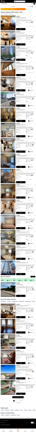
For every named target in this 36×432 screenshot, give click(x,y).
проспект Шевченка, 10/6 (20, 216)
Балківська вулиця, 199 (20, 351)
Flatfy (1, 417)
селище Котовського (19, 141)
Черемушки (17, 337)
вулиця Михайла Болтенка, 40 (21, 17)
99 (20, 400)
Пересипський (27, 49)
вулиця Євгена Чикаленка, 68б (21, 247)
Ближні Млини (23, 202)
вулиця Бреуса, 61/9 (19, 201)
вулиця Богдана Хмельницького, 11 (22, 155)
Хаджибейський (18, 64)
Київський (21, 95)
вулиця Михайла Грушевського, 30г (22, 48)
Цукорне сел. (22, 233)
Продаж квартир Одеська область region (9, 417)
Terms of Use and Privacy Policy (5, 420)
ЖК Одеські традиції (19, 49)
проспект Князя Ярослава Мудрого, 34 (22, 305)
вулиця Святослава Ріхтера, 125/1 (22, 63)
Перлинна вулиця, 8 (19, 284)
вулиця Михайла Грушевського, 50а (22, 262)
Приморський (20, 110)
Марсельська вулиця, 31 (20, 140)
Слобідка (23, 49)
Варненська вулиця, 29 (20, 94)
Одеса (30, 49)
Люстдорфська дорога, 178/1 (21, 382)
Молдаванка (18, 156)
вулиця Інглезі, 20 (19, 336)
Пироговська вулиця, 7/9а (20, 109)
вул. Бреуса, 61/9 (18, 202)
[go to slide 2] (7, 29)
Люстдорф (17, 285)
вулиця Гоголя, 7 (19, 170)
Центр (17, 110)
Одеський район (18, 417)
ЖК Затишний (18, 233)
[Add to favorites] (14, 16)
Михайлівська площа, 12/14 (20, 124)
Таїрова (17, 248)
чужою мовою (3, 422)
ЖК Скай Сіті (18, 95)
